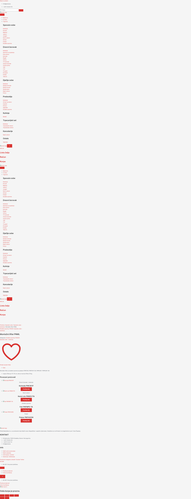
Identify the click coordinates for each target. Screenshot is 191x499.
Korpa (3, 161)
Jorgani (5, 36)
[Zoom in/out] (2, 495)
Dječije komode (7, 85)
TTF (4, 69)
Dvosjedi (5, 73)
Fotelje (5, 74)
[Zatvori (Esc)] (16, 495)
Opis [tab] (4, 367)
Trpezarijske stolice (8, 127)
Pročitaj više (26, 389)
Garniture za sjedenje (8, 52)
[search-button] (21, 10)
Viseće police (6, 65)
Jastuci (5, 34)
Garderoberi (6, 89)
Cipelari (5, 104)
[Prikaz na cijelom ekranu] (7, 495)
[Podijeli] (12, 495)
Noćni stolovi (6, 38)
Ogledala (5, 107)
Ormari (5, 39)
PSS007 (11, 328)
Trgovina (5, 21)
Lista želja (4, 152)
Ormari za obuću (7, 102)
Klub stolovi (6, 54)
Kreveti (5, 30)
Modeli (5, 116)
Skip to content (4, 1)
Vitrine (4, 60)
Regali (4, 58)
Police (4, 93)
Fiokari (5, 41)
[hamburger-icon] (2, 15)
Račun (3, 157)
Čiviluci (5, 105)
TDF (4, 67)
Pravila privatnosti (7, 471)
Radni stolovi (6, 91)
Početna (2, 325)
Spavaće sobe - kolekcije (6, 339)
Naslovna (5, 17)
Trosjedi (5, 71)
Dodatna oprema (7, 43)
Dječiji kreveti (6, 87)
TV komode (6, 61)
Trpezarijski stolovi (8, 125)
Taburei (5, 76)
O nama (5, 19)
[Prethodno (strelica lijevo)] (2, 498)
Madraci (5, 32)
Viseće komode (7, 63)
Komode (5, 56)
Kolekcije (5, 28)
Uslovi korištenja (7, 472)
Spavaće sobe (9, 325)
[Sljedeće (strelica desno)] (7, 498)
